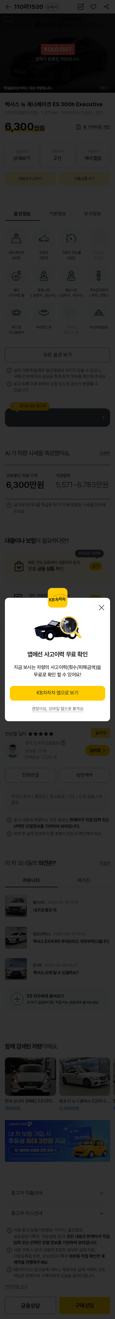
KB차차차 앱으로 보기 (57, 693)
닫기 (101, 607)
